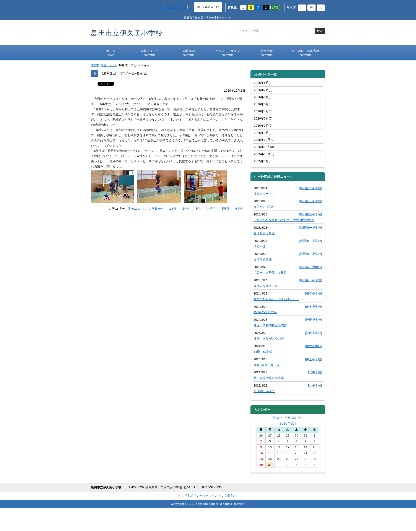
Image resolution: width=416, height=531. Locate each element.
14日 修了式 (263, 351)
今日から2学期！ (265, 207)
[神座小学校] (313, 319)
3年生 (199, 208)
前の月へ (278, 417)
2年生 (186, 208)
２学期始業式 (263, 259)
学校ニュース (150, 52)
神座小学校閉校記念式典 (270, 325)
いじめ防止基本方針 (305, 52)
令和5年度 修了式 (267, 365)
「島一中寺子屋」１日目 (270, 272)
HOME (95, 65)
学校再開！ (261, 246)
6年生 (239, 208)
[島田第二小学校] (310, 188)
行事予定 (267, 52)
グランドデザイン (228, 52)
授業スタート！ (264, 193)
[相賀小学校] (313, 293)
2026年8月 (288, 423)
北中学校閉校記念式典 (269, 378)
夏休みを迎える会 (266, 286)
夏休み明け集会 (264, 233)
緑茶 (275, 7)
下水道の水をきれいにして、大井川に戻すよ (284, 220)
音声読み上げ (210, 7)
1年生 (173, 208)
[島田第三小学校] (310, 201)
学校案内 (189, 52)
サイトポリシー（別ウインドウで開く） (208, 495)
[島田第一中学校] (310, 254)
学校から (158, 208)
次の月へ (297, 417)
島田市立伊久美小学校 (126, 33)
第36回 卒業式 (264, 391)
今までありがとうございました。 (276, 299)
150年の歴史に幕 (265, 312)
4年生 (213, 208)
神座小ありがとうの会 (269, 338)
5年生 (226, 208)
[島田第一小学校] (310, 227)
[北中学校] (315, 372)
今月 (287, 417)
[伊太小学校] (313, 306)
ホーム (110, 52)
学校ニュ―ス (137, 208)
